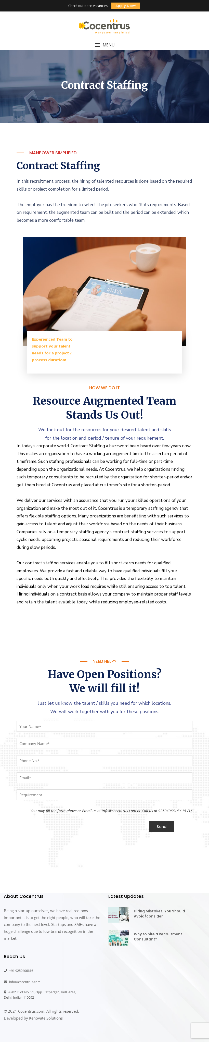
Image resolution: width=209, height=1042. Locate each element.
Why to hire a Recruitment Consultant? (158, 937)
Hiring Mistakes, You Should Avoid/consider (159, 914)
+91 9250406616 (20, 970)
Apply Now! (125, 5)
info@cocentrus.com (24, 981)
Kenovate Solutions (46, 1018)
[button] (104, 45)
